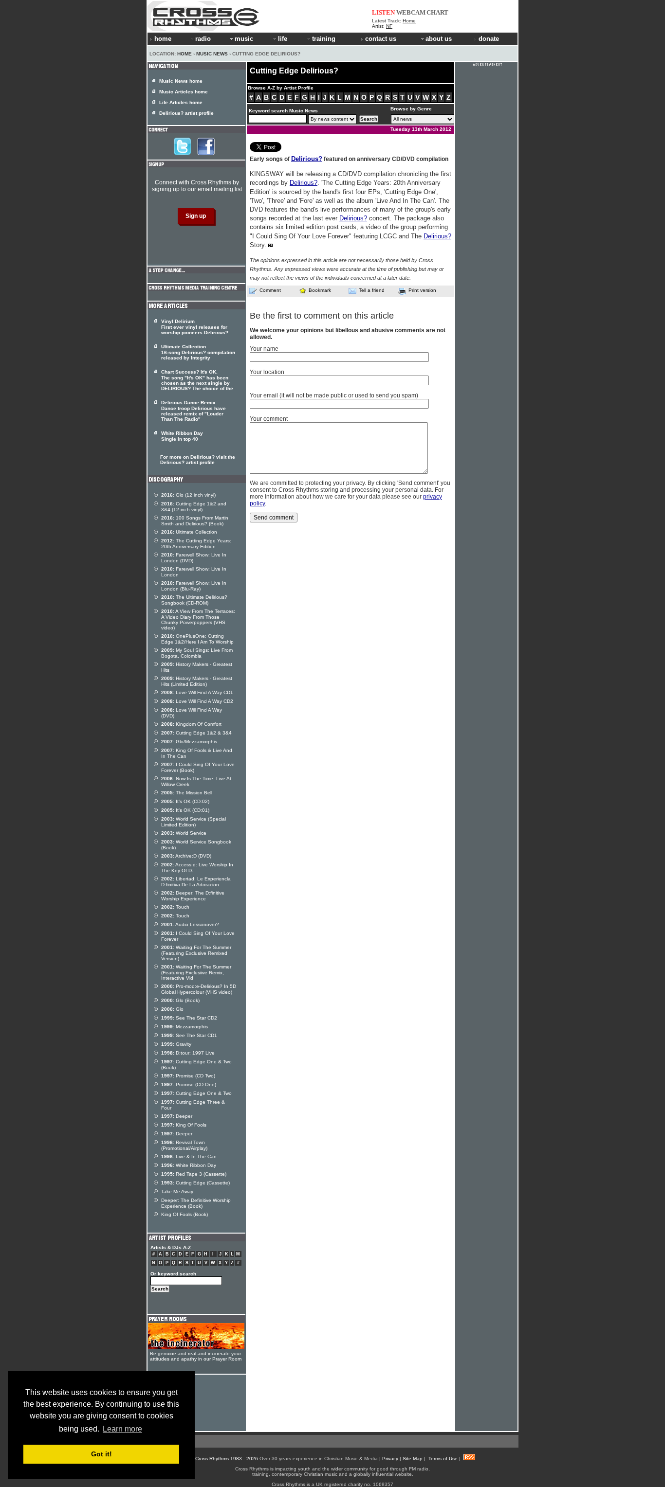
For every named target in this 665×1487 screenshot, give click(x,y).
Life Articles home (181, 102)
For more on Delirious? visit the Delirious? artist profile (197, 459)
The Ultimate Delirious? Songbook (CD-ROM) (194, 600)
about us (438, 38)
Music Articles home (183, 91)
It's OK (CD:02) (185, 801)
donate (489, 38)
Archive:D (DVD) (186, 856)
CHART (437, 12)
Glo (172, 1009)
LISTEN (383, 12)
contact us (380, 38)
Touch (175, 907)
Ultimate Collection (189, 532)
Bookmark (320, 290)
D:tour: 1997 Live (188, 1053)
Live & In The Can (189, 1156)
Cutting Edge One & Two (196, 1093)
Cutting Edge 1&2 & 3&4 (196, 732)
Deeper (176, 1116)
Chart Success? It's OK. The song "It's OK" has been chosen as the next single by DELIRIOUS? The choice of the (197, 380)
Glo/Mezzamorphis (189, 741)
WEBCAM (410, 12)
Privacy (390, 1458)
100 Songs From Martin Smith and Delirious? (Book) (194, 520)
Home (409, 20)
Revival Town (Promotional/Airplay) (184, 1145)
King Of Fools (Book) (184, 1214)
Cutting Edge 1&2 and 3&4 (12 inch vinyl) (193, 506)
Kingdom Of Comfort (191, 724)
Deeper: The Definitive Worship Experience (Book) (196, 1203)
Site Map (413, 1458)
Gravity (176, 1044)
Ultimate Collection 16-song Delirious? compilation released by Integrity (198, 352)
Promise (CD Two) (188, 1075)
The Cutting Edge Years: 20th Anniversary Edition (196, 543)
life (282, 38)
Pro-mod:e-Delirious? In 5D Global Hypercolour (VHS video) (198, 989)
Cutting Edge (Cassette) (195, 1182)
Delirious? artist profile (186, 113)
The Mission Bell (186, 792)
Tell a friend (372, 290)
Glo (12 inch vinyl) (188, 495)
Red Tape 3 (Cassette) (193, 1174)
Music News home (181, 81)
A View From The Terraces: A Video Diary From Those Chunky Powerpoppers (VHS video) (198, 619)
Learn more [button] (122, 1429)
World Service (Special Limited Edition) (193, 821)
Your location (267, 372)
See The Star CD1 (189, 1035)
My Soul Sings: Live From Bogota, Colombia (197, 653)
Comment (270, 290)
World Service (183, 833)
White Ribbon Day (188, 1165)
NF (389, 26)
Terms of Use (443, 1458)
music (244, 38)
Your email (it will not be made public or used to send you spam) (334, 395)
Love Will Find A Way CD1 (197, 692)
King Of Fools (183, 1125)
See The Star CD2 (189, 1018)
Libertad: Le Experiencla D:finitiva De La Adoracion (196, 881)
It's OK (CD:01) (185, 810)
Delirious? (306, 158)
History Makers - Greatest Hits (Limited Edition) (196, 681)
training (323, 38)
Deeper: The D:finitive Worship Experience (192, 895)
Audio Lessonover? (190, 924)
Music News (212, 53)
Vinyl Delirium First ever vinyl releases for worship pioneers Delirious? (194, 327)
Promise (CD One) (188, 1084)
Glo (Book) (180, 1000)
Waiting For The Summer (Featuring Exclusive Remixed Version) (196, 953)
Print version (422, 290)
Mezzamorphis (184, 1026)
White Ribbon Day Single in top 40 (182, 436)
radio (203, 38)
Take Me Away (177, 1191)
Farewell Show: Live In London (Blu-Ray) (193, 585)
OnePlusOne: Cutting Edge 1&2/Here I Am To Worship (197, 639)
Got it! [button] (101, 1454)
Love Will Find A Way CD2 (197, 701)
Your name (264, 348)
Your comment (269, 418)
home (162, 38)
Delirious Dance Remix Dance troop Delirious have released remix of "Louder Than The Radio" (193, 411)
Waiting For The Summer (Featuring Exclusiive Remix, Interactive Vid (196, 972)
